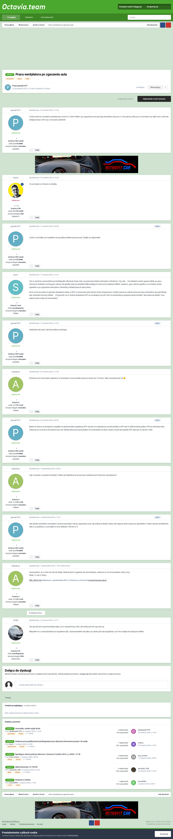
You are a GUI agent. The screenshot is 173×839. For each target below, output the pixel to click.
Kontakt (40, 824)
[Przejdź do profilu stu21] (15, 287)
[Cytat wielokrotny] (31, 150)
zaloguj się (83, 674)
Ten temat (158, 17)
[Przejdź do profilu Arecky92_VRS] (133, 769)
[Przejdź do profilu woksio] (133, 744)
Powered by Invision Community (158, 824)
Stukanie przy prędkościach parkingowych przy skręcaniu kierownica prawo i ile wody (51, 741)
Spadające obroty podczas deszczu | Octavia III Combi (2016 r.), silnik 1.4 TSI (47, 754)
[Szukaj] (168, 17)
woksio (140, 743)
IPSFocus (15, 822)
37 (16, 648)
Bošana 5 (15, 216)
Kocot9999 (13, 783)
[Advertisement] (86, 49)
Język (4, 824)
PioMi (15, 620)
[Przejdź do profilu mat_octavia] (133, 756)
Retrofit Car (150, 822)
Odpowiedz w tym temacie (154, 99)
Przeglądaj (11, 17)
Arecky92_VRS (15, 770)
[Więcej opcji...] (166, 110)
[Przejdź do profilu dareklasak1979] (133, 731)
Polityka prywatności (26, 824)
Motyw (13, 824)
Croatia (158, 822)
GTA (163, 822)
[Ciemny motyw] (168, 7)
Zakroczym (15, 659)
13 (16, 303)
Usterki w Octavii (43, 88)
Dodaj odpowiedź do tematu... (31, 685)
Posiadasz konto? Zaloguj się (130, 7)
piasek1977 (23, 86)
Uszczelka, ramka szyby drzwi (27, 728)
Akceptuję (163, 834)
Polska (15, 313)
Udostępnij (139, 87)
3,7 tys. (16, 206)
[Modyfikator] (162, 7)
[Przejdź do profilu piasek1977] (8, 87)
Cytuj (37, 150)
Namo (15, 178)
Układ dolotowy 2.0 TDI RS (26, 767)
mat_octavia (14, 757)
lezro (11, 744)
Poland (15, 410)
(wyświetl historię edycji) (97, 580)
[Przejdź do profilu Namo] (15, 190)
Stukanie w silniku (23, 780)
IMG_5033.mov (35, 580)
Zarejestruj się (152, 7)
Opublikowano (44, 110)
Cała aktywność (46, 17)
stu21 (15, 275)
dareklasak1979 (15, 731)
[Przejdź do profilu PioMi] (15, 632)
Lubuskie (15, 149)
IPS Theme (6, 822)
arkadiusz (15, 372)
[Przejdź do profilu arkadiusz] (15, 384)
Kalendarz (29, 17)
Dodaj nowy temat (125, 99)
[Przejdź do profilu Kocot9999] (133, 782)
